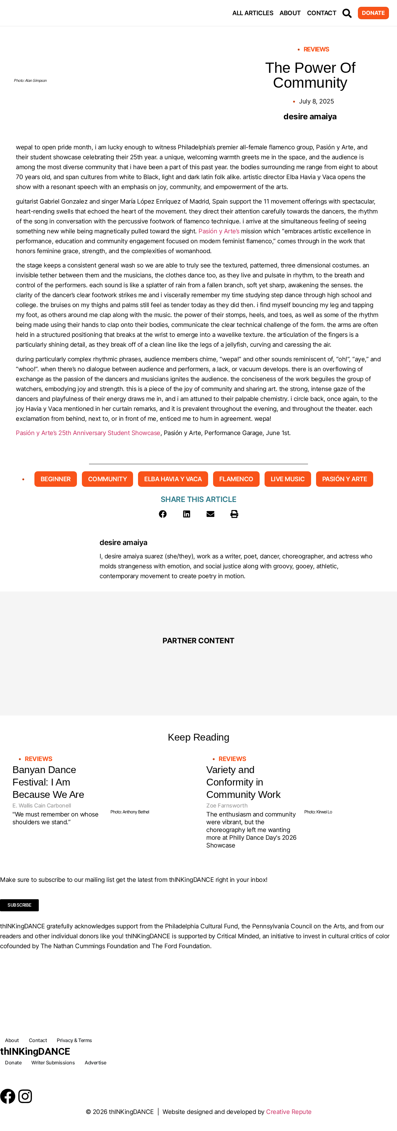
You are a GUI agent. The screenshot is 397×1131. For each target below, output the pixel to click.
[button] (162, 514)
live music (288, 479)
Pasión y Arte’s (218, 231)
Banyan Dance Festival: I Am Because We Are (48, 782)
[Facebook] (8, 1096)
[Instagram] (25, 1096)
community (107, 479)
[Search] (347, 13)
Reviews (316, 49)
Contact (322, 13)
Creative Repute (289, 1112)
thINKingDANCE (35, 1051)
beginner (56, 479)
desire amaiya (124, 542)
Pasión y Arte (344, 479)
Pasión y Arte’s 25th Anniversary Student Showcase (88, 433)
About (290, 13)
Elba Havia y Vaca (173, 479)
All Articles (252, 13)
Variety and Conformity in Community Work (243, 782)
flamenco (236, 479)
